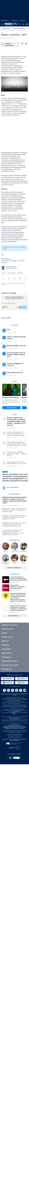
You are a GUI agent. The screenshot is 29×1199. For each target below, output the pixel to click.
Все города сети (7, 669)
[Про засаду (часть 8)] (4, 374)
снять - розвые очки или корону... (16, 337)
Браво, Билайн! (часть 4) (16, 346)
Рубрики (4, 633)
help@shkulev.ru (12, 712)
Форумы (14, 325)
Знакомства (22, 20)
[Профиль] (27, 24)
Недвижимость (5, 20)
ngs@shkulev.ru (21, 709)
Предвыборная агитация (9, 661)
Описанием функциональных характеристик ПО (14, 726)
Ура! (8, 330)
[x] (20, 690)
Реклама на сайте (7, 637)
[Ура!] (4, 331)
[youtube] (24, 690)
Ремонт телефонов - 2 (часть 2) (15, 364)
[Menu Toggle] (2, 24)
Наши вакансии (6, 653)
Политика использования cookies (14, 734)
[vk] (8, 690)
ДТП (3, 273)
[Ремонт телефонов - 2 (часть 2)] (4, 366)
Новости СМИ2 (6, 317)
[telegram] (4, 690)
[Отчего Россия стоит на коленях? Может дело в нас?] (4, 356)
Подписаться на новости (9, 625)
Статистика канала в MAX (10, 665)
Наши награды (6, 649)
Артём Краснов (11, 266)
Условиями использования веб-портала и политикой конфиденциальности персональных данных (14, 728)
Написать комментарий (9, 44)
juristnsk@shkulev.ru (16, 711)
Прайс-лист (5, 641)
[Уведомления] (23, 24)
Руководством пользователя (14, 725)
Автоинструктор (11, 273)
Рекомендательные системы (14, 737)
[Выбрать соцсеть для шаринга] (26, 43)
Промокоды (14, 20)
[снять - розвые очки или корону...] (4, 339)
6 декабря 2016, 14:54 (6, 38)
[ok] (12, 690)
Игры (14, 381)
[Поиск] (20, 24)
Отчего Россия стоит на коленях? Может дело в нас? (16, 354)
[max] (16, 690)
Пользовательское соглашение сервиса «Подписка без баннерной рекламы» (14, 740)
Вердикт (20, 273)
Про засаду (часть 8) (15, 372)
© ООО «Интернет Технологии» (14, 754)
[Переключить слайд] (26, 389)
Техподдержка (6, 657)
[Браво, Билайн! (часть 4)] (4, 347)
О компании (5, 645)
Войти (6, 307)
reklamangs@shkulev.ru (14, 718)
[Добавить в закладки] (22, 43)
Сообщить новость (8, 629)
